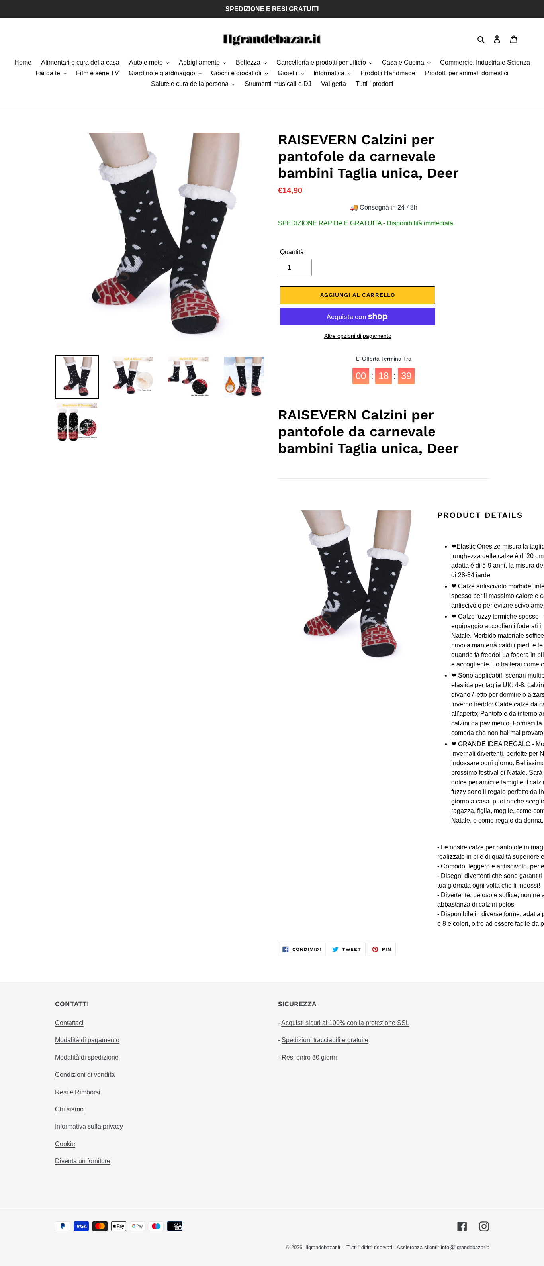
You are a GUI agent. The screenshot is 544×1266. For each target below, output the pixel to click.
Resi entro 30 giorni (309, 1057)
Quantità (292, 252)
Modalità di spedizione (87, 1057)
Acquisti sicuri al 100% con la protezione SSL (345, 1022)
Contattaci (69, 1022)
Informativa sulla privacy (89, 1126)
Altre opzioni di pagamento (357, 336)
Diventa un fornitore (82, 1161)
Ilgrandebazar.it (322, 1247)
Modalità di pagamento (87, 1040)
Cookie (65, 1144)
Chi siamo (69, 1109)
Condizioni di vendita (85, 1074)
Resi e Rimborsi (77, 1092)
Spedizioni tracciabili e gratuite (325, 1040)
